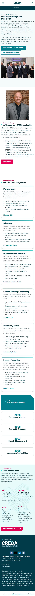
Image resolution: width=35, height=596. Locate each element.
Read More (7, 161)
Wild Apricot (16, 594)
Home (2, 14)
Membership (8, 215)
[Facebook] (11, 553)
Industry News (8, 388)
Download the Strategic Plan (13, 48)
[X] (15, 553)
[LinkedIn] (19, 553)
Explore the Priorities (11, 52)
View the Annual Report (12, 529)
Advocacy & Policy (10, 245)
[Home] (17, 3)
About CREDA (8, 318)
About (7, 14)
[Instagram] (23, 553)
